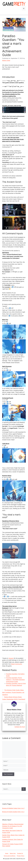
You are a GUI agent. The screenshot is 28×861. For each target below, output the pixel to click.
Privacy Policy (20, 855)
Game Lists (13, 853)
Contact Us (20, 853)
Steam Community (16, 664)
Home (6, 853)
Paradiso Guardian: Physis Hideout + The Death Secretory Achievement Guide (15, 679)
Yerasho (11, 658)
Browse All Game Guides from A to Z (13, 811)
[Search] (24, 789)
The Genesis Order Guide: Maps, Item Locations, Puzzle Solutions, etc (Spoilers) (13, 692)
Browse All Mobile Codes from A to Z (13, 808)
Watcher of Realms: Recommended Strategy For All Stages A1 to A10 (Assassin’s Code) (12, 826)
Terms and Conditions (9, 855)
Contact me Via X (20, 726)
